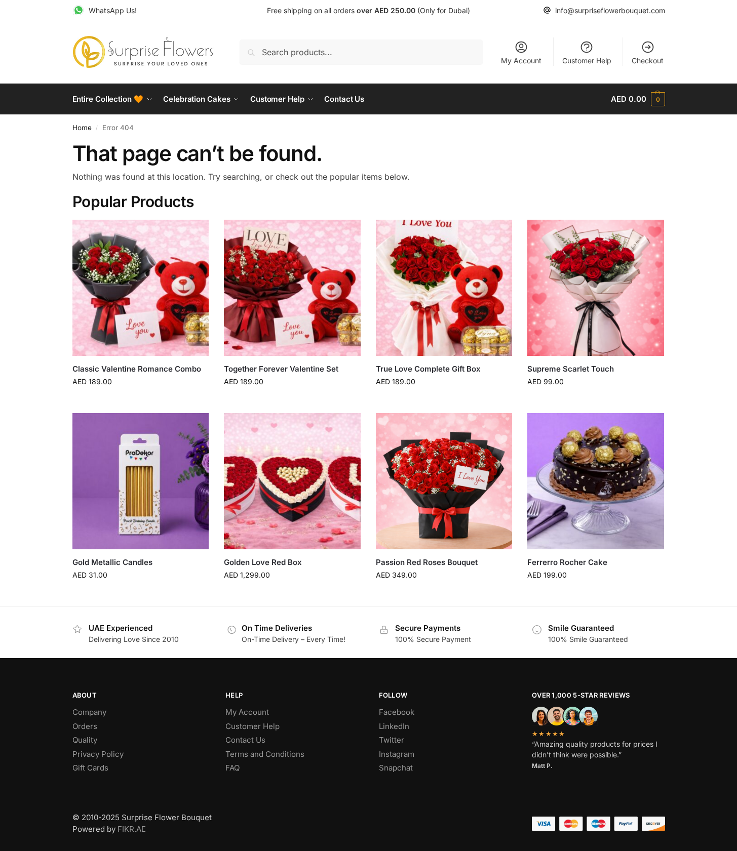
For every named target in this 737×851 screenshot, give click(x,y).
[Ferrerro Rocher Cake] (595, 481)
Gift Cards (90, 768)
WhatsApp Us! (113, 10)
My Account (521, 60)
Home (82, 128)
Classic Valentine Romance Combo (136, 369)
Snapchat (396, 768)
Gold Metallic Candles (112, 562)
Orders (84, 726)
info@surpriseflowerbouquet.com (610, 10)
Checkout (648, 60)
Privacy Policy (98, 754)
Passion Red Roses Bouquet (427, 562)
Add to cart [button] (140, 402)
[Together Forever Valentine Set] (292, 288)
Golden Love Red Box (263, 562)
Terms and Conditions (264, 754)
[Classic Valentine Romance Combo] (140, 288)
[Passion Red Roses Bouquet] (444, 481)
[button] (638, 99)
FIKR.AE (132, 829)
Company (89, 712)
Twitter (391, 740)
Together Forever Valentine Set (281, 369)
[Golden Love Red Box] (292, 481)
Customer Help (586, 60)
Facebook (396, 712)
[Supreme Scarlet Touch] (595, 288)
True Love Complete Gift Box (428, 369)
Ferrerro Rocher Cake (567, 562)
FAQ (232, 768)
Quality (84, 740)
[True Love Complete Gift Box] (444, 288)
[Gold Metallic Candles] (140, 481)
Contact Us (245, 740)
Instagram (396, 754)
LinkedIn (394, 726)
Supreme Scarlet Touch (570, 369)
